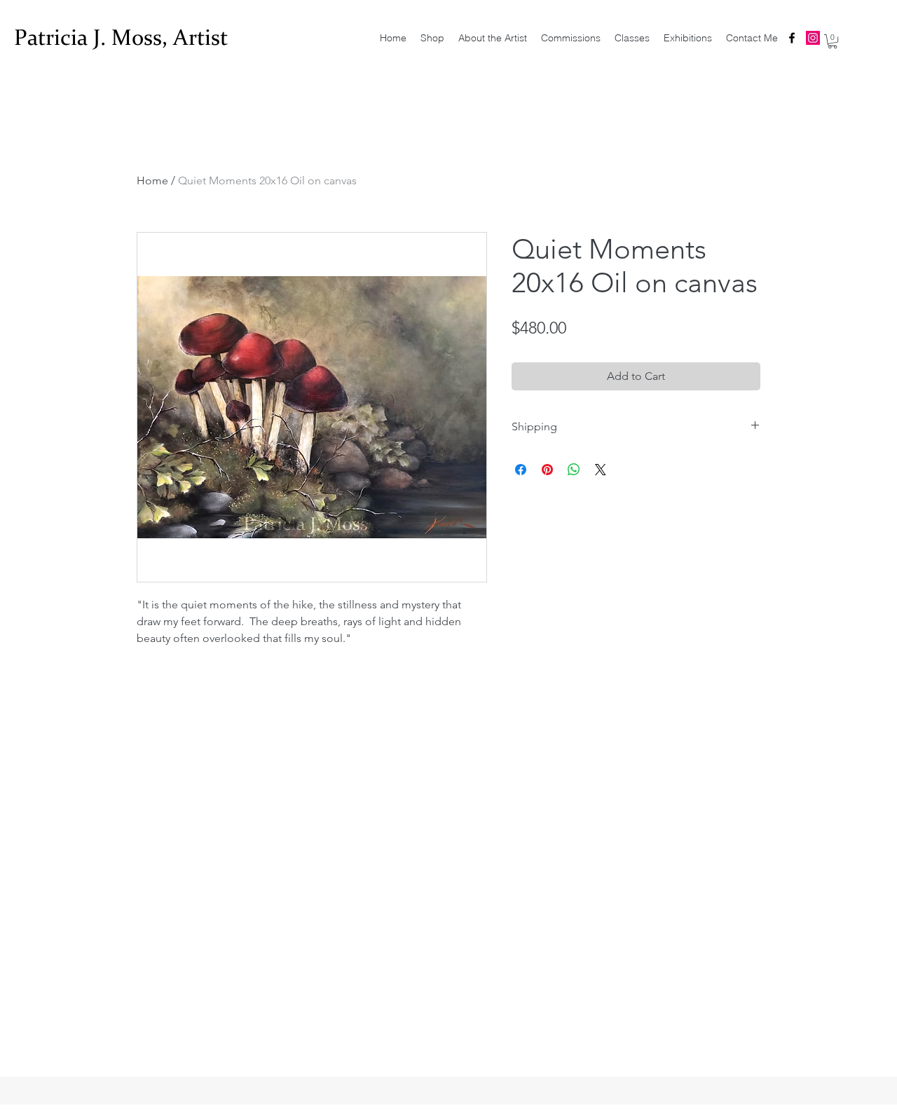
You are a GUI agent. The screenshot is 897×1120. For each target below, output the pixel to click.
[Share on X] (600, 469)
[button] (832, 41)
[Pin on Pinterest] (547, 469)
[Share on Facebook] (520, 469)
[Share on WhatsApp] (574, 469)
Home (152, 180)
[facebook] (792, 38)
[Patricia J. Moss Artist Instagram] (813, 38)
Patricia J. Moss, (93, 37)
